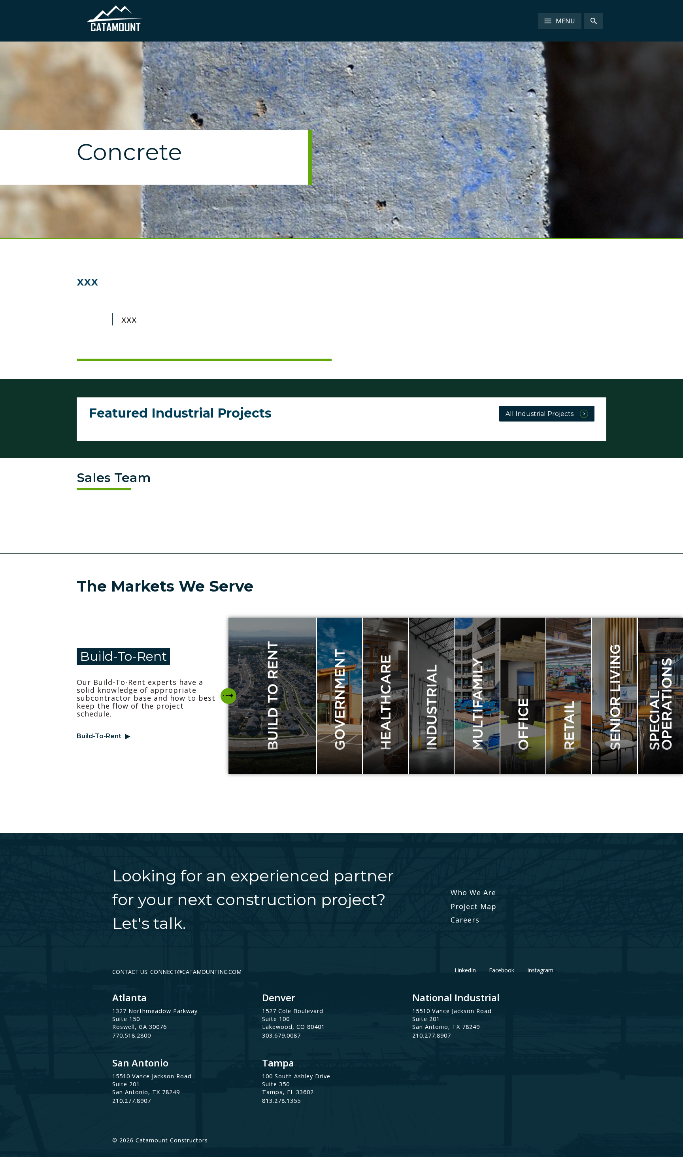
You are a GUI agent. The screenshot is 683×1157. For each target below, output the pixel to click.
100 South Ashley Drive (296, 1076)
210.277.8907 (431, 1035)
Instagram (540, 970)
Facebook (501, 970)
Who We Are (473, 892)
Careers (465, 919)
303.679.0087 (281, 1035)
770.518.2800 (131, 1035)
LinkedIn (465, 970)
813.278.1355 (281, 1100)
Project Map (473, 906)
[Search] (593, 21)
